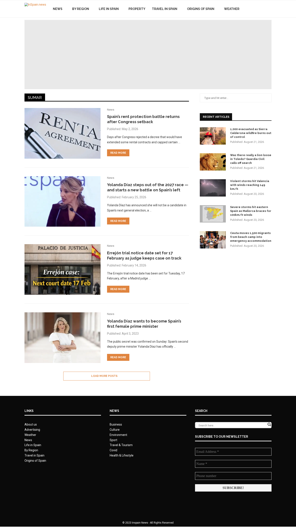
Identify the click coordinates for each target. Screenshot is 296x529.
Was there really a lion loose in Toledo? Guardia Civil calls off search (250, 159)
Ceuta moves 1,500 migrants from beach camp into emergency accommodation (250, 236)
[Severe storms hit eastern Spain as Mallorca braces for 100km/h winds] (213, 214)
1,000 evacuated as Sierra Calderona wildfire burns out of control (250, 133)
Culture (115, 429)
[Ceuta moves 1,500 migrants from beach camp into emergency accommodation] (213, 239)
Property (136, 9)
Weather (231, 9)
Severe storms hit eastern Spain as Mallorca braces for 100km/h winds (250, 210)
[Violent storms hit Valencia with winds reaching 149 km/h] (213, 188)
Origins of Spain (200, 9)
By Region (80, 9)
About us (30, 424)
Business (116, 424)
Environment (118, 435)
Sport (113, 440)
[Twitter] (258, 9)
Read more (118, 152)
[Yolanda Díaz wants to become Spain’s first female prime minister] (62, 337)
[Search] (269, 9)
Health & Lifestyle (121, 455)
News (57, 9)
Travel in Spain (164, 9)
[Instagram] (263, 9)
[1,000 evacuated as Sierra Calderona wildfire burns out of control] (213, 136)
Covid (113, 450)
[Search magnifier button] (269, 424)
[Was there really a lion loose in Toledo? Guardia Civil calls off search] (213, 162)
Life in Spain (109, 9)
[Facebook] (253, 9)
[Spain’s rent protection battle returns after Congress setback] (62, 133)
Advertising (32, 429)
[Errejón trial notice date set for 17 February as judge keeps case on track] (62, 269)
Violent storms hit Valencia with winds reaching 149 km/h (249, 184)
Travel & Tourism (121, 445)
